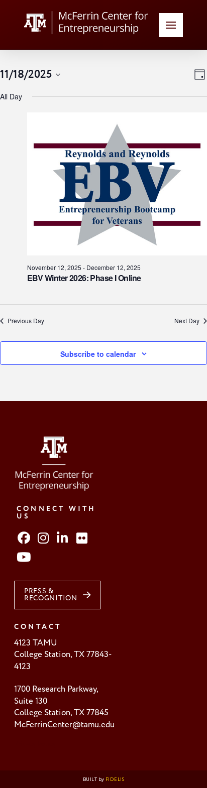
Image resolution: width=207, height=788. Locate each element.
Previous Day (26, 321)
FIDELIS (115, 779)
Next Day (186, 321)
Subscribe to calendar (98, 354)
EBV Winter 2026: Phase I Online (84, 278)
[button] (171, 25)
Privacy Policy (35, 744)
